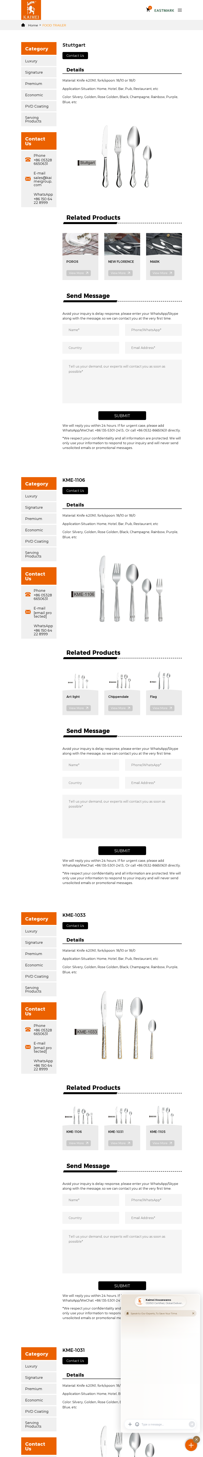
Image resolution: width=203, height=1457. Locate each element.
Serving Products (33, 119)
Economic (34, 94)
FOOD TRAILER (54, 25)
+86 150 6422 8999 (43, 200)
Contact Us (75, 55)
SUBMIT (122, 415)
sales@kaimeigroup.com (43, 181)
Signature (34, 72)
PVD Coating (37, 106)
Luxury (31, 61)
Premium (33, 83)
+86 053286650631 (43, 161)
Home (33, 25)
